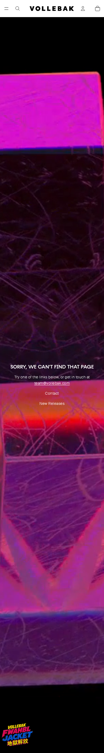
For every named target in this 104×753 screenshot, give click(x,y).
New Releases (52, 403)
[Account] (83, 8)
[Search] (17, 8)
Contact (52, 393)
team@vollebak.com (52, 383)
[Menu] (6, 8)
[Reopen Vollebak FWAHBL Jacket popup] (17, 734)
